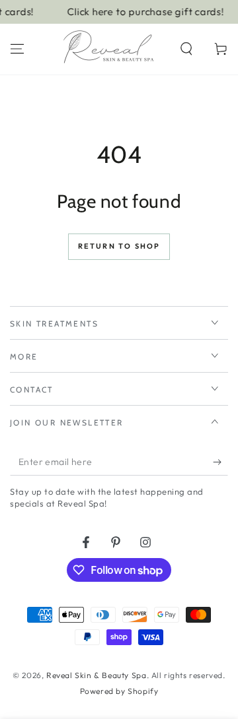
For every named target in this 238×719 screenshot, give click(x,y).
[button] (186, 49)
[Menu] (17, 49)
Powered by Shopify (119, 691)
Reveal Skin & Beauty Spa (96, 675)
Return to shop (119, 246)
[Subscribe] (220, 462)
